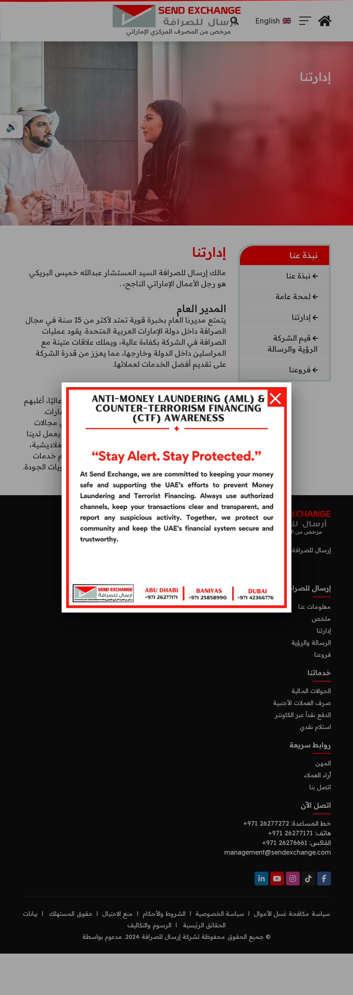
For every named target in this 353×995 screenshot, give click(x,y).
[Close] (275, 398)
